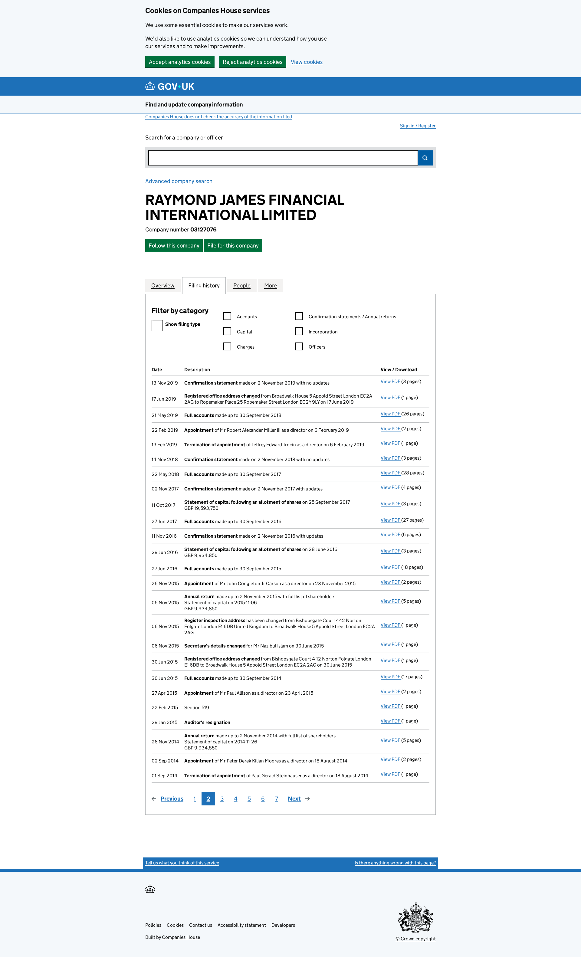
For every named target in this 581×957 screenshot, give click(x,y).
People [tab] (242, 285)
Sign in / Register (418, 126)
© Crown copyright (416, 939)
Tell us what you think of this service (182, 863)
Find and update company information (194, 104)
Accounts (247, 317)
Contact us (200, 925)
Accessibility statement (242, 925)
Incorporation (323, 332)
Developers (283, 925)
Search (425, 158)
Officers (317, 347)
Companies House (181, 937)
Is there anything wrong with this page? (395, 863)
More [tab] (270, 285)
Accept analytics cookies (180, 61)
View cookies (307, 62)
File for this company (233, 245)
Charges (245, 347)
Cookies (175, 925)
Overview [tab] (163, 285)
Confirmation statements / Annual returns (352, 317)
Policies (153, 925)
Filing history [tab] (204, 285)
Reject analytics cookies (253, 61)
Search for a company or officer (184, 137)
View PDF (391, 381)
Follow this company (174, 245)
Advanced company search (178, 181)
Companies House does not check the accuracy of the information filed (218, 117)
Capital (244, 332)
